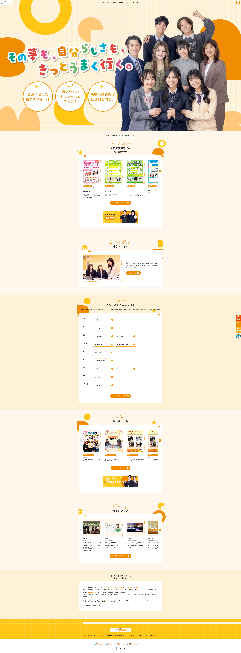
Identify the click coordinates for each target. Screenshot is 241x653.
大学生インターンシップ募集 (150, 635)
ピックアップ (136, 2)
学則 (95, 635)
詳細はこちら (132, 273)
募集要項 (114, 2)
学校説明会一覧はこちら (119, 202)
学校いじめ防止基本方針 (120, 635)
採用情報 (140, 635)
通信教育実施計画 (110, 635)
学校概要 (121, 2)
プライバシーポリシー (132, 635)
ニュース (128, 2)
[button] (160, 171)
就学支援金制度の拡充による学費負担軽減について (121, 135)
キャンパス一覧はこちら (119, 396)
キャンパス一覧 (105, 2)
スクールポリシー (101, 635)
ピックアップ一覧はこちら (120, 556)
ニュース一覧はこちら (120, 468)
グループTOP (88, 622)
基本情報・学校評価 (88, 635)
